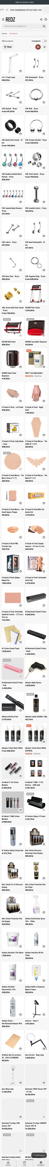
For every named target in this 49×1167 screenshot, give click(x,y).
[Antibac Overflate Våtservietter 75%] (13, 973)
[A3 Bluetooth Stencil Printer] (36, 598)
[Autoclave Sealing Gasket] (13, 1143)
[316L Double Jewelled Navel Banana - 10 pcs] (13, 160)
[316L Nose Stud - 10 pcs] (13, 262)
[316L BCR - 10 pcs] (36, 95)
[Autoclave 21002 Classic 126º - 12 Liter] (36, 1075)
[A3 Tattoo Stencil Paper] (13, 635)
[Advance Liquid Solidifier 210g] (36, 703)
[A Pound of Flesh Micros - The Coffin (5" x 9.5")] (36, 427)
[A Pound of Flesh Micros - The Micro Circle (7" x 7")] (13, 461)
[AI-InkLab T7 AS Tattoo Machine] (13, 768)
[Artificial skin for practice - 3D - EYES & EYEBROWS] (13, 1041)
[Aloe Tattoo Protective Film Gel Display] (13, 905)
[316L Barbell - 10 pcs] (13, 95)
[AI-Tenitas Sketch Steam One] (13, 837)
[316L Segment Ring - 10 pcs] (36, 262)
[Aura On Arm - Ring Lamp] (36, 1041)
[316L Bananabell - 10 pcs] (36, 63)
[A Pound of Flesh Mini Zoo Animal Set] (36, 496)
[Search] (44, 26)
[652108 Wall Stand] (13, 328)
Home (4, 33)
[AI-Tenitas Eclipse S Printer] (36, 802)
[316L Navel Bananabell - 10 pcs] (36, 228)
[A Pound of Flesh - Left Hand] (13, 393)
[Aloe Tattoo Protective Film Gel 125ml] (36, 871)
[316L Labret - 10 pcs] (13, 228)
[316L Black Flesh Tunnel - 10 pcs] (13, 126)
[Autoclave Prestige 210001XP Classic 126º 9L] (36, 1109)
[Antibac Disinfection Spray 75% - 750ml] (36, 905)
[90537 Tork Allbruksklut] (36, 359)
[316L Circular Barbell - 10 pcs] (36, 126)
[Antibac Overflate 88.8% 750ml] (36, 939)
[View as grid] (38, 47)
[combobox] (24, 26)
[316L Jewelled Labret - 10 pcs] (36, 194)
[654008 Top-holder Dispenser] (36, 328)
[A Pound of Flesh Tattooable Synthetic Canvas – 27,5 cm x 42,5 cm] (13, 598)
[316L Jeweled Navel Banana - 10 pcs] (13, 194)
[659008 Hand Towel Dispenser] (13, 359)
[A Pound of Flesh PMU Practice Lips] (13, 530)
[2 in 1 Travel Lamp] (13, 63)
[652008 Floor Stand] (36, 294)
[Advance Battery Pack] (13, 703)
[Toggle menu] (3, 19)
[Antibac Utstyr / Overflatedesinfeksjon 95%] (13, 1007)
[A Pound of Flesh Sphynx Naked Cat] (13, 564)
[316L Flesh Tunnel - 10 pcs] (36, 160)
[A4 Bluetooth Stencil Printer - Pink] (13, 669)
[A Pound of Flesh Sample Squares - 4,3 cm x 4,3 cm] (36, 530)
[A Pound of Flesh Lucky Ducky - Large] (13, 427)
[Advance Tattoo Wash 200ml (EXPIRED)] (36, 734)
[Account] (41, 19)
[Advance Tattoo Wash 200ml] (13, 734)
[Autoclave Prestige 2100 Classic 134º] (13, 1109)
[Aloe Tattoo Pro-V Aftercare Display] (13, 871)
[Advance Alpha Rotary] (36, 669)
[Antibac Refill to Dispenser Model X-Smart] (36, 973)
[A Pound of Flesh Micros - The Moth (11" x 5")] (36, 461)
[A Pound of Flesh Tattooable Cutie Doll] (36, 564)
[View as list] (44, 47)
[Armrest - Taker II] (36, 1007)
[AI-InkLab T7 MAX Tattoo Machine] (13, 802)
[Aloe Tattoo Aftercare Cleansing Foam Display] (36, 837)
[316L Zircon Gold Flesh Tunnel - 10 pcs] (13, 294)
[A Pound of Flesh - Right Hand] (36, 393)
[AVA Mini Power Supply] (36, 1143)
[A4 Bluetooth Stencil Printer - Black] (36, 635)
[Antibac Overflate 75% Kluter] (13, 939)
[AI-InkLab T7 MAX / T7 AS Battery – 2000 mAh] (36, 768)
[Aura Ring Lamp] (13, 1075)
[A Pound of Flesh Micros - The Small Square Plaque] (13, 496)
